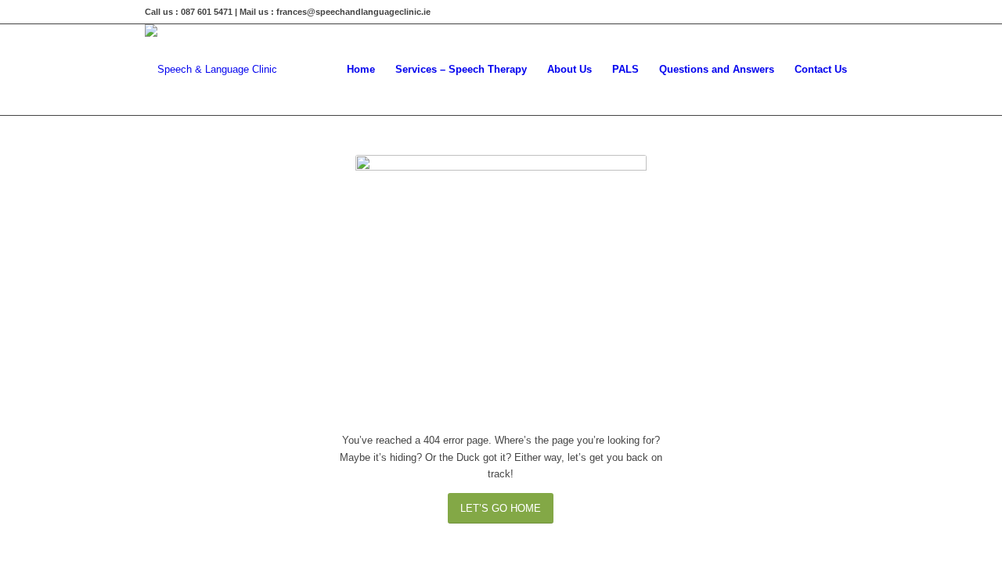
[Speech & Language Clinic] (211, 69)
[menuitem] (361, 69)
